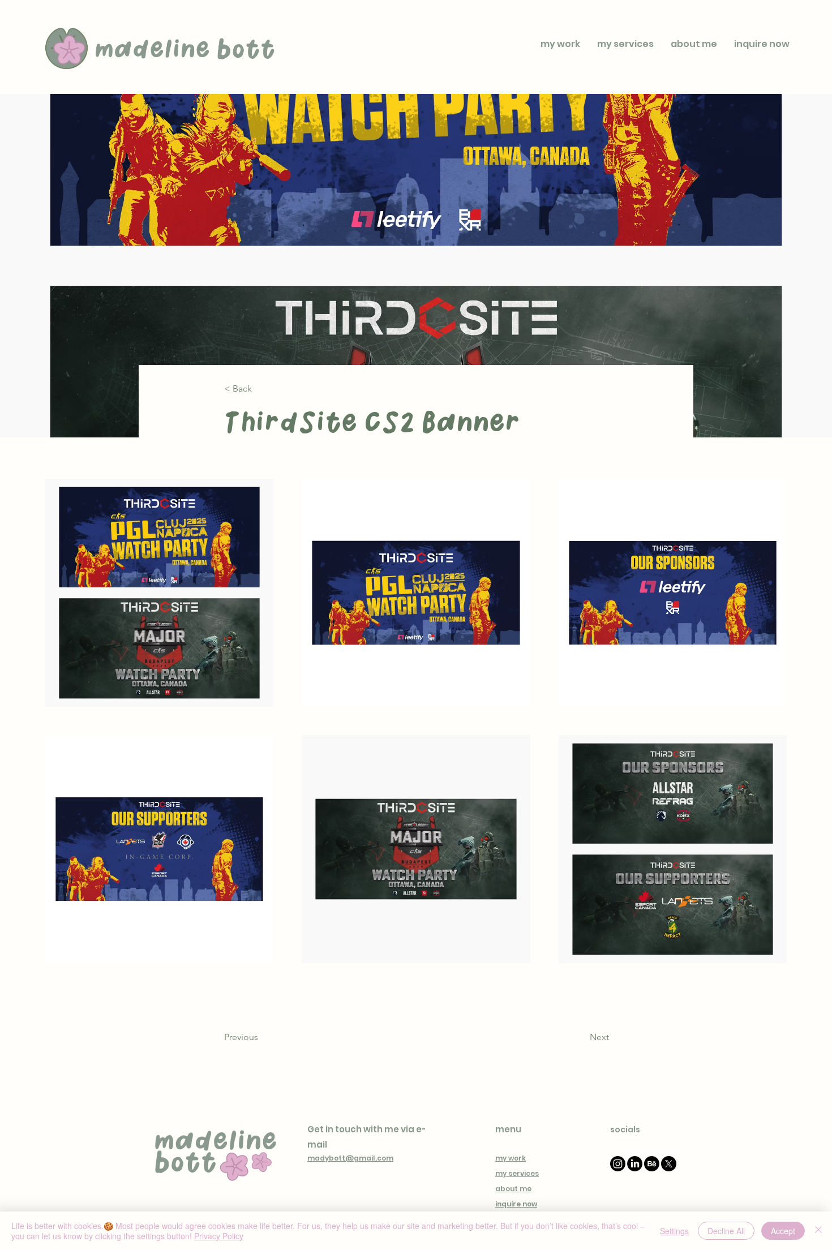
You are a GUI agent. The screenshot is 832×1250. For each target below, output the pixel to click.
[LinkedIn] (634, 1163)
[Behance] (651, 1163)
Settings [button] (674, 1230)
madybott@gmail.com (350, 1158)
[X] (668, 1163)
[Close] (818, 1231)
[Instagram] (617, 1163)
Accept (783, 1230)
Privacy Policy (218, 1236)
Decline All (726, 1230)
